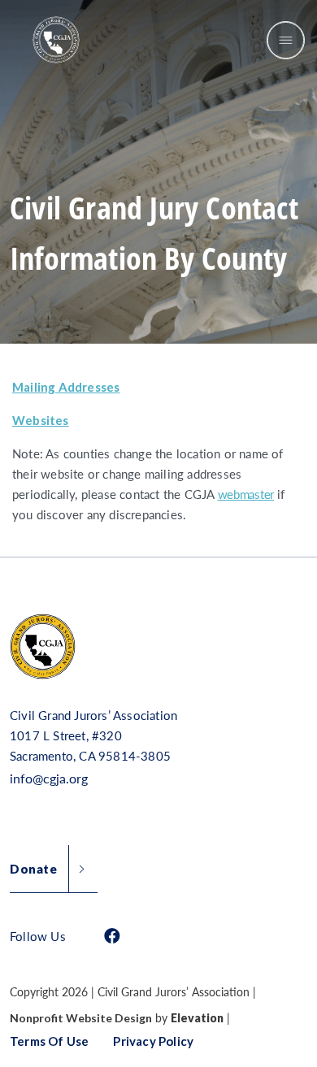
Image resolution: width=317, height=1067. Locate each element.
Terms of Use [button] (49, 1041)
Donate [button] (33, 868)
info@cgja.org (49, 778)
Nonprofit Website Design (81, 1018)
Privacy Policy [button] (153, 1041)
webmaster (246, 493)
